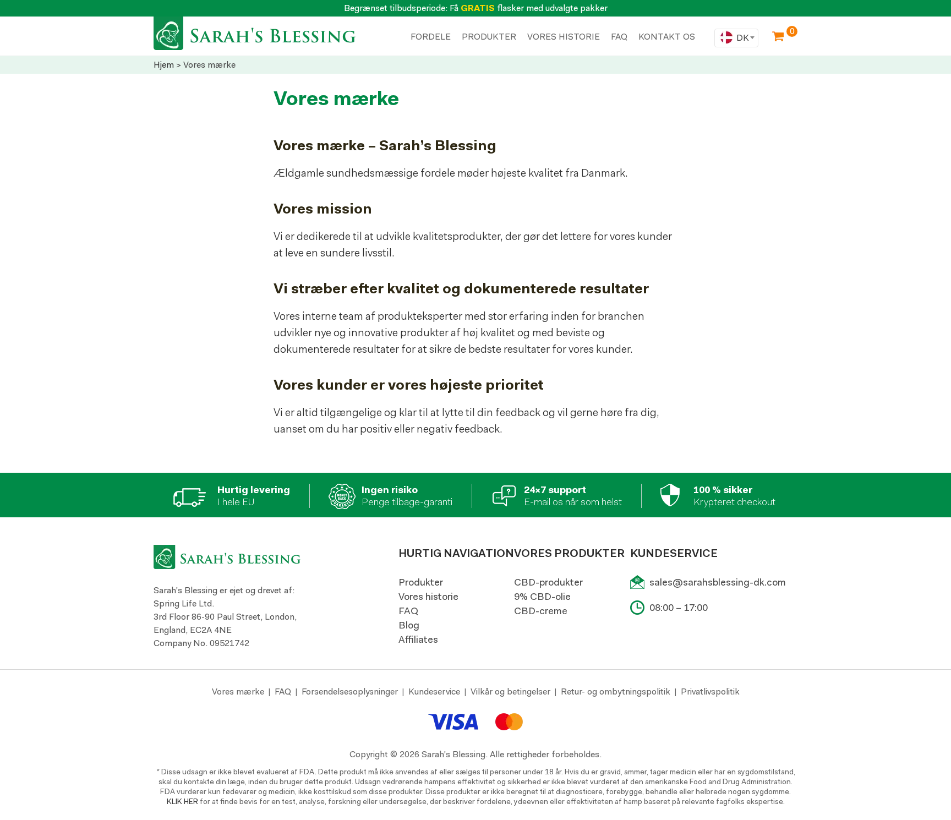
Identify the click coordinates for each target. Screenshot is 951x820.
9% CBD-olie (542, 596)
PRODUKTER (489, 36)
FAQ (408, 610)
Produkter (420, 582)
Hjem (164, 64)
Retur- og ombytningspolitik (615, 691)
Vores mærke (238, 691)
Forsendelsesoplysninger (350, 691)
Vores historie (428, 596)
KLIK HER (182, 801)
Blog (408, 625)
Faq (619, 36)
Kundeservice (434, 691)
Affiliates (418, 639)
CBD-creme (540, 610)
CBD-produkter (548, 582)
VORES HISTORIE (563, 36)
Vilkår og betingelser (510, 691)
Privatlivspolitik (710, 691)
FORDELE (431, 36)
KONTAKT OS (666, 36)
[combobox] (736, 38)
